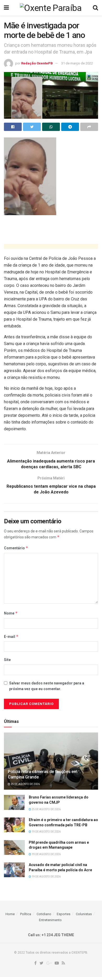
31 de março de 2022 (77, 63)
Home (10, 914)
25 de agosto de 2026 (25, 784)
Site (7, 660)
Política (25, 914)
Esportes (63, 914)
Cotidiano (44, 914)
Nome (11, 613)
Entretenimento (50, 920)
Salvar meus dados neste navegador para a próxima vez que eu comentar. (46, 686)
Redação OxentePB (37, 63)
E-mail (11, 636)
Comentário (16, 547)
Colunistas (84, 914)
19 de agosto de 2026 (46, 831)
